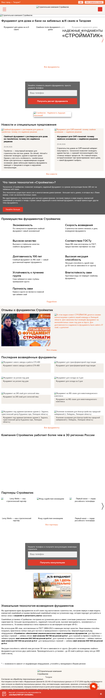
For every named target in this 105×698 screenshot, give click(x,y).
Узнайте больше (13, 209)
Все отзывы (52, 350)
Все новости (51, 174)
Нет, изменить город (94, 2)
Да (81, 2)
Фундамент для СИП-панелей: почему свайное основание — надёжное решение (77, 137)
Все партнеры (51, 525)
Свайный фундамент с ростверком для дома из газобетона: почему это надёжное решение (26, 139)
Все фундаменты (51, 67)
